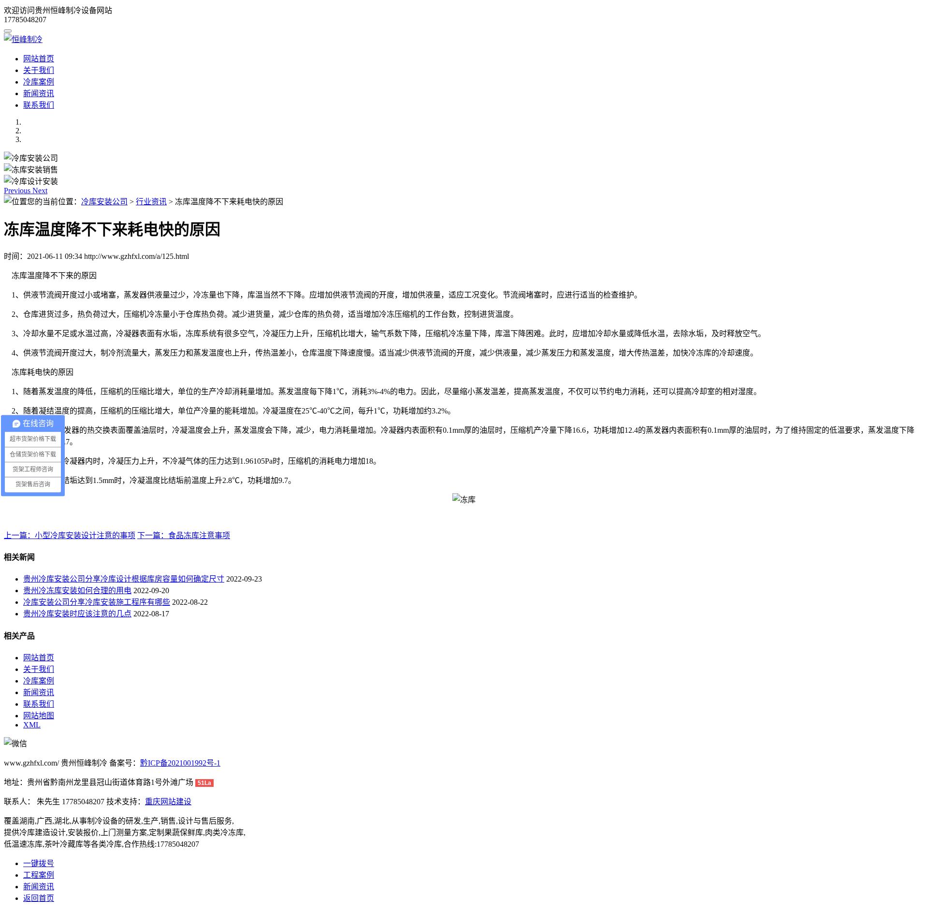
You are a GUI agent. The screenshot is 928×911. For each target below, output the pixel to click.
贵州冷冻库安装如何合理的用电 (77, 590)
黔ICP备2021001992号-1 (180, 763)
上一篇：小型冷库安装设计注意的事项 (69, 535)
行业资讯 (151, 202)
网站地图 (38, 716)
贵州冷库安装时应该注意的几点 (77, 614)
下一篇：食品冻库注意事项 (183, 535)
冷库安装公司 (104, 202)
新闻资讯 (38, 93)
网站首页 (38, 59)
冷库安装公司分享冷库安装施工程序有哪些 (96, 602)
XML (32, 725)
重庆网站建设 (168, 801)
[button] (18, 190)
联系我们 (38, 105)
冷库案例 (38, 82)
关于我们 (38, 70)
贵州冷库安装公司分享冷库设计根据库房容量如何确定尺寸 (123, 579)
